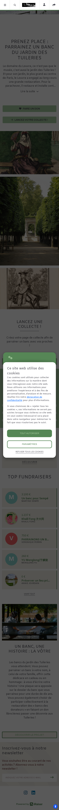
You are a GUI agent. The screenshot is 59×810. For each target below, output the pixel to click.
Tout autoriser (29, 433)
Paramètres (29, 444)
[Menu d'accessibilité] (55, 806)
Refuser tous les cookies (29, 452)
